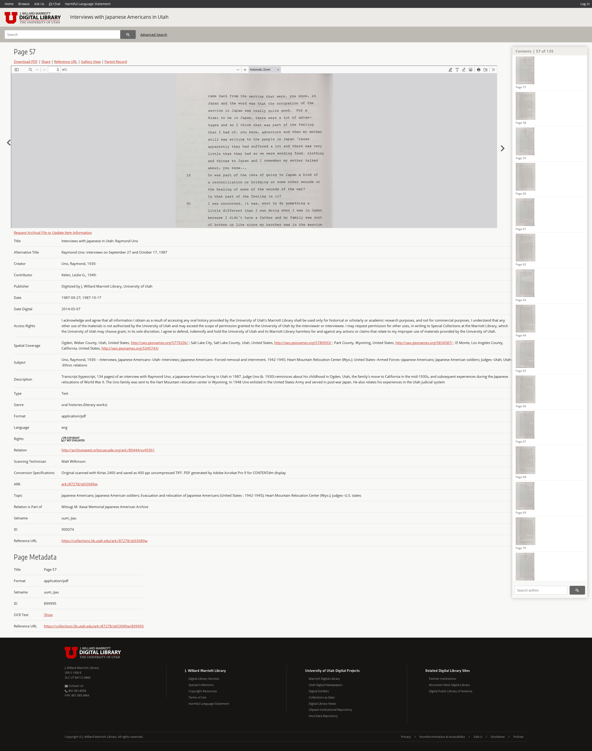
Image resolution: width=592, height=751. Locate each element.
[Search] (128, 34)
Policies (518, 737)
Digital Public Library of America (450, 691)
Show (48, 614)
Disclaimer (498, 737)
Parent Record (116, 61)
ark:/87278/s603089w (80, 484)
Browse (24, 4)
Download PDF (26, 61)
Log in (585, 4)
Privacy (406, 737)
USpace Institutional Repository (330, 710)
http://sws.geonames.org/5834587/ (424, 342)
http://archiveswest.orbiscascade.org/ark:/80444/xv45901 (108, 450)
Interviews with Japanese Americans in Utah (119, 17)
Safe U (478, 737)
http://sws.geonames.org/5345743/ (130, 348)
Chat (56, 4)
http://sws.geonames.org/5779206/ (159, 342)
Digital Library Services (203, 679)
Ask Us (39, 4)
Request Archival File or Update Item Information (53, 232)
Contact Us (75, 686)
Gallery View (91, 61)
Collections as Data (322, 697)
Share (45, 61)
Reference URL (65, 61)
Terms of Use (197, 697)
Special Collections (201, 685)
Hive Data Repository (323, 716)
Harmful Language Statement (88, 4)
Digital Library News (322, 703)
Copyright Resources (202, 691)
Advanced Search (153, 34)
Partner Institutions (442, 679)
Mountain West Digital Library (449, 685)
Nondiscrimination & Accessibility (442, 737)
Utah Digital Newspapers (325, 685)
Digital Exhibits (319, 691)
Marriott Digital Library (324, 679)
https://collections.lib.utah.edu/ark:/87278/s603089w (105, 540)
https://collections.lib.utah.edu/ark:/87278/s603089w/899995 (94, 626)
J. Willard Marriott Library (82, 668)
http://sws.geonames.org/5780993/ (302, 342)
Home (9, 4)
